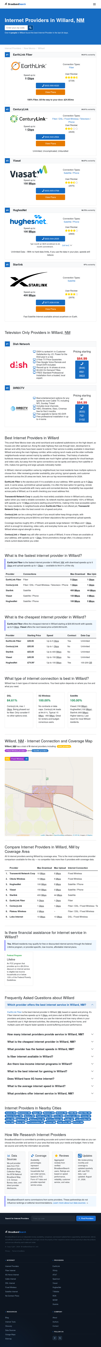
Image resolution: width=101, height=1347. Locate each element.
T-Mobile (56, 1291)
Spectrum (56, 1279)
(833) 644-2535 (51, 238)
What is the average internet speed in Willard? (36, 1086)
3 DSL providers (64, 746)
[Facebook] (55, 1338)
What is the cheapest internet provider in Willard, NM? (41, 1041)
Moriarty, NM (29, 1116)
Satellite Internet (11, 1291)
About (55, 1317)
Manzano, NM (49, 1113)
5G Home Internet (12, 1274)
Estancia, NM (11, 1113)
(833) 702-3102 (82, 415)
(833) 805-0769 (51, 190)
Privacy (7, 1251)
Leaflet (43, 835)
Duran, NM (10, 1122)
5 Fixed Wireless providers (16, 750)
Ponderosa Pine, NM (44, 1116)
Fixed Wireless (72, 118)
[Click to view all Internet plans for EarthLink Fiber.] (28, 65)
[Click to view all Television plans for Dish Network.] (19, 364)
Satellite (67, 172)
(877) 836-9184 (51, 302)
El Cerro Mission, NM (54, 1119)
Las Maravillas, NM (83, 1119)
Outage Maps (10, 1334)
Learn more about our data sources (69, 1202)
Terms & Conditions (18, 1251)
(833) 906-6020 (51, 85)
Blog (7, 1317)
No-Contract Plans (12, 1295)
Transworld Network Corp (22, 873)
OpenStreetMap (59, 835)
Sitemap (8, 1338)
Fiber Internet (10, 1270)
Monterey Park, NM (37, 1119)
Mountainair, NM (24, 1113)
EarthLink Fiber (13, 579)
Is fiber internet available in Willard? (30, 1056)
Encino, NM (58, 1116)
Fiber (71, 67)
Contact (56, 1326)
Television (85, 118)
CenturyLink (12, 584)
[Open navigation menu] (94, 4)
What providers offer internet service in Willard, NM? (40, 1093)
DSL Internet (10, 1283)
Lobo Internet (16, 916)
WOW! (55, 1300)
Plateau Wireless (18, 911)
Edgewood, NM (21, 1119)
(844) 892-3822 (82, 371)
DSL (61, 118)
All (26, 758)
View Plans (50, 92)
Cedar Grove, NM (64, 1122)
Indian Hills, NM (84, 1113)
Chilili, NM (73, 1113)
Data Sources (10, 1330)
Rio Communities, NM (35, 1122)
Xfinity (55, 1270)
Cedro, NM (10, 1119)
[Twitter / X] (60, 1338)
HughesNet (11, 601)
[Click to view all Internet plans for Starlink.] (28, 279)
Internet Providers (12, 1266)
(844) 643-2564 (51, 136)
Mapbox (89, 835)
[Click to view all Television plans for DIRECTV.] (19, 408)
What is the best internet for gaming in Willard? (37, 1071)
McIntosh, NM (61, 1113)
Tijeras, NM (20, 1122)
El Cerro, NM (78, 1122)
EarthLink (56, 1266)
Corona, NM (85, 1116)
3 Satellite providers (39, 750)
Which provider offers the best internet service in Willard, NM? (46, 1005)
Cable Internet (10, 1279)
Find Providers (87, 1218)
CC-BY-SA (76, 835)
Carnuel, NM (50, 1122)
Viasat (9, 595)
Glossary (8, 1326)
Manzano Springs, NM (14, 1116)
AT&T (55, 1274)
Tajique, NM (37, 1113)
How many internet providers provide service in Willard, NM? (45, 1034)
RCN (54, 1295)
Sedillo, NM (69, 1119)
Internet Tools (10, 1321)
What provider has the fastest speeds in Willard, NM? (40, 1049)
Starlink (9, 590)
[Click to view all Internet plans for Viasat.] (28, 171)
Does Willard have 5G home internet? (30, 1078)
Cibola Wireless (17, 878)
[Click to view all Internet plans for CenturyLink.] (28, 118)
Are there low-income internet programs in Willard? (39, 1064)
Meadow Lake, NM (72, 1116)
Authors (56, 1321)
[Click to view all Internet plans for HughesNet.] (28, 219)
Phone (71, 121)
